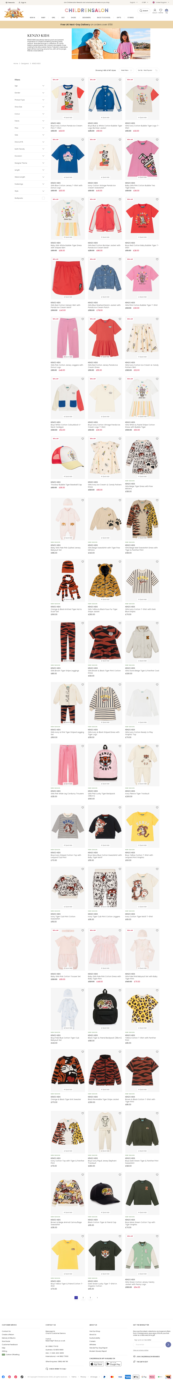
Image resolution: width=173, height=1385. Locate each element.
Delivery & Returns (8, 1338)
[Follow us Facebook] (3, 1378)
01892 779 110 (53, 1346)
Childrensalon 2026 (45, 1377)
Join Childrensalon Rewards (148, 1356)
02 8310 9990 (58, 1350)
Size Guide (6, 1341)
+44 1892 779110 (62, 1356)
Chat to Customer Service (55, 1332)
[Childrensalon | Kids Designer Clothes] (14, 12)
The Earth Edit (142, 1362)
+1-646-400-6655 (56, 1353)
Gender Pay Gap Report (98, 1348)
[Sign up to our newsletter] (168, 1344)
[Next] (97, 1297)
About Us (92, 1334)
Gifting (4, 1351)
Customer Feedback (10, 1344)
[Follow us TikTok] (22, 1378)
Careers (92, 1341)
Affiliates (92, 1344)
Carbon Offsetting (11, 1354)
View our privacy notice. (140, 1350)
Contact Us (6, 1331)
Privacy (83, 1377)
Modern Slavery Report (98, 1351)
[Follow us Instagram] (9, 1378)
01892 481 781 (63, 1361)
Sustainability (94, 1338)
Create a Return (8, 1334)
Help (3, 1348)
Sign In (23, 3)
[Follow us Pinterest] (15, 1378)
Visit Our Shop (94, 1331)
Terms (74, 1377)
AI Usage (93, 1377)
